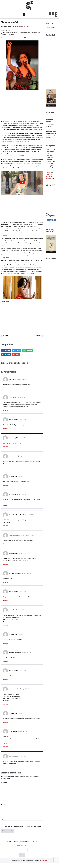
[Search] (54, 27)
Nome (3, 805)
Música (4, 30)
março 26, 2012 (23, 731)
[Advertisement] (22, 107)
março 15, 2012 (23, 456)
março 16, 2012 (22, 494)
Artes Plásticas (50, 151)
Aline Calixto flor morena (9, 32)
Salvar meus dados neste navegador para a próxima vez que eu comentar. (22, 826)
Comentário (4, 782)
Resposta (5, 388)
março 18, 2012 (27, 573)
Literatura (48, 168)
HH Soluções (44, 860)
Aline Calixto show (35, 32)
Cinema (48, 157)
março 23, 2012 (22, 713)
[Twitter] (56, 13)
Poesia (48, 172)
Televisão (48, 178)
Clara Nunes (16, 269)
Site (2, 819)
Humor (48, 166)
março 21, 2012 (27, 652)
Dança (48, 159)
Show (8, 30)
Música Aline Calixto (8, 34)
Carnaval (48, 155)
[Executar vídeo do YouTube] (22, 183)
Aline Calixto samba (24, 32)
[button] (24, 14)
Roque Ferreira (17, 135)
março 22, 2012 (22, 670)
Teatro (48, 176)
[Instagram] (53, 13)
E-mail (3, 812)
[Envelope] (56, 16)
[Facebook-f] (50, 13)
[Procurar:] (51, 27)
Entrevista (49, 161)
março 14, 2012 (22, 379)
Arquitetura (49, 149)
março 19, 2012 (21, 610)
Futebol (48, 164)
